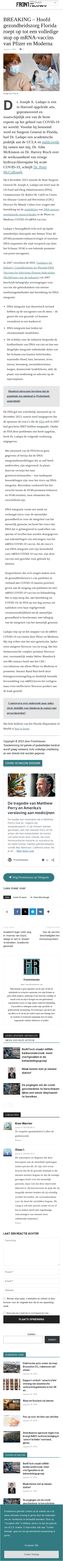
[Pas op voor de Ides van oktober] (11, 1421)
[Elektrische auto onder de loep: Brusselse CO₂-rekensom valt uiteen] (11, 1367)
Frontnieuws (31, 979)
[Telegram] (32, 911)
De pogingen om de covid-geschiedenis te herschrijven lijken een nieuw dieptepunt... (38, 1503)
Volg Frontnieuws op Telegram (30, 877)
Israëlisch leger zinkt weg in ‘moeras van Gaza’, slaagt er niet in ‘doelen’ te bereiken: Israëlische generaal (17, 939)
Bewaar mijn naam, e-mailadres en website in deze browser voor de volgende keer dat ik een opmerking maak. (29, 1302)
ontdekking (31, 209)
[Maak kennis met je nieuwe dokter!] (11, 1073)
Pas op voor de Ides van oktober (41, 1416)
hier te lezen (22, 728)
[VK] (40, 911)
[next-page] (11, 1105)
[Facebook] (17, 911)
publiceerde (50, 142)
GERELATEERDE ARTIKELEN (21, 1035)
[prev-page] (5, 1105)
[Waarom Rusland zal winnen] (11, 1405)
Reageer (18, 1140)
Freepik (15, 93)
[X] (25, 911)
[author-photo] (32, 975)
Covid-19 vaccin (20, 897)
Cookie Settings (31, 1554)
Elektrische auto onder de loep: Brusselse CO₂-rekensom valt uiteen (40, 1366)
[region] (31, 1532)
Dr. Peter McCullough (39, 897)
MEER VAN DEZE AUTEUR (19, 1040)
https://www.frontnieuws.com (32, 984)
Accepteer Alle (31, 1545)
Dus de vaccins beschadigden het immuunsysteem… (49, 936)
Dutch (38, 2)
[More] (48, 911)
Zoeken (32, 1334)
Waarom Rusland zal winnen (38, 1400)
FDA (41, 421)
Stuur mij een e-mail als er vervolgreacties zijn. (28, 1313)
